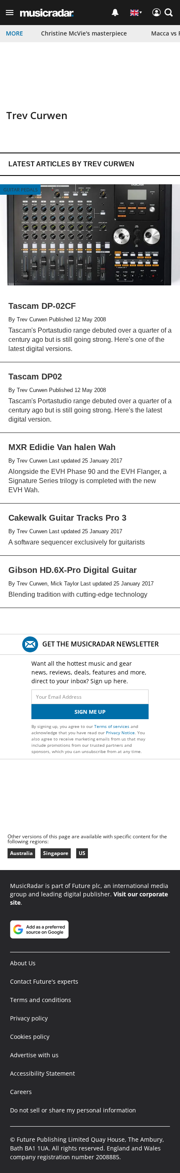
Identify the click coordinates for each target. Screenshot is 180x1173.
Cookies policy (29, 1037)
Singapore (55, 853)
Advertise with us (34, 1055)
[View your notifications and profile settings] (115, 12)
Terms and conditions (40, 1000)
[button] (9, 12)
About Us (23, 963)
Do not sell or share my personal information (73, 1110)
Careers (21, 1092)
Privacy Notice (120, 732)
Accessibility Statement (42, 1073)
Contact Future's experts (44, 981)
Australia (21, 853)
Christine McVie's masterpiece (84, 33)
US (82, 853)
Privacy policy (29, 1018)
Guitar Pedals (20, 189)
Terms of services (112, 726)
